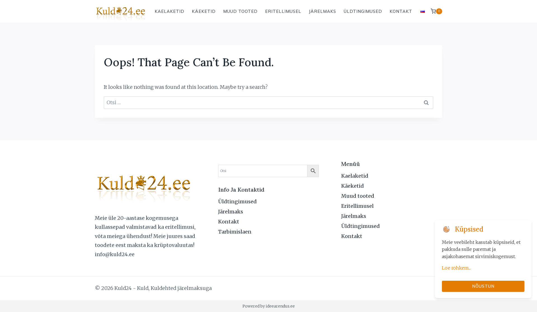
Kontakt (401, 11)
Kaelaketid (169, 11)
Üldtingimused (363, 11)
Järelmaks (322, 11)
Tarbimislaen (234, 231)
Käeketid (204, 11)
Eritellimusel (283, 11)
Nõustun (483, 286)
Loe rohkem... (456, 268)
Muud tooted (240, 11)
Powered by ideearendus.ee (268, 306)
